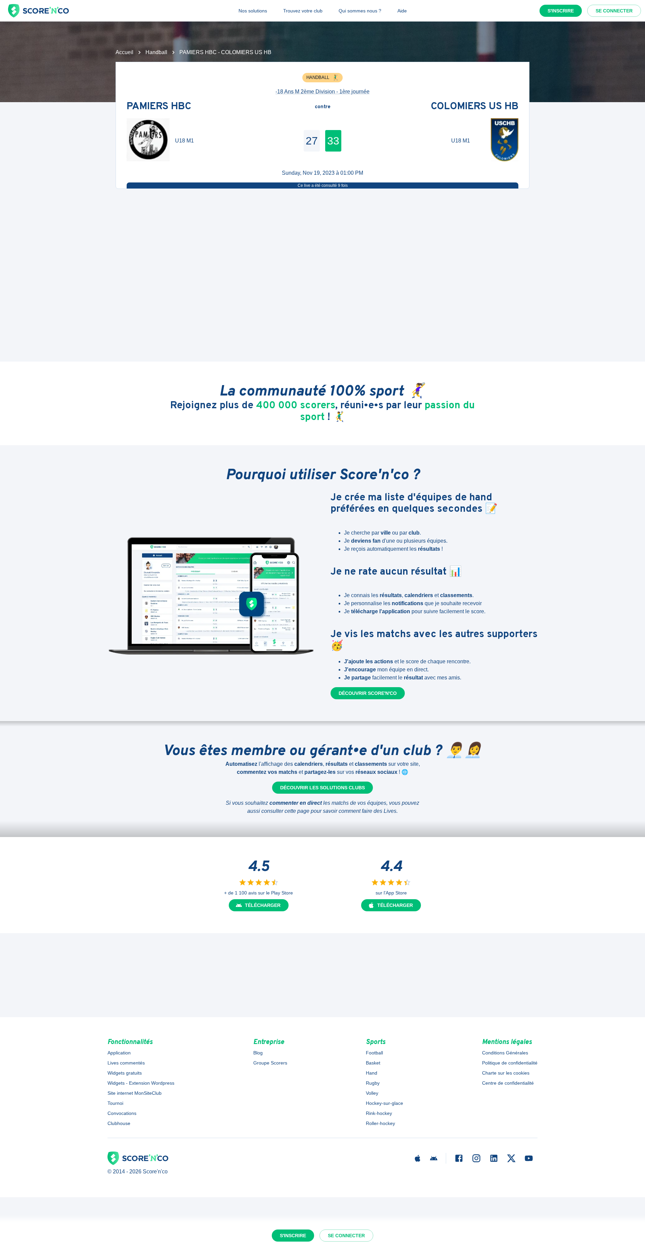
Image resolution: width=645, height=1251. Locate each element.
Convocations (122, 1113)
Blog (258, 1052)
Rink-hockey (379, 1113)
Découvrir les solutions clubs (322, 787)
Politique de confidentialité (510, 1063)
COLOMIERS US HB (474, 107)
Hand (371, 1073)
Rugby (373, 1083)
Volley (372, 1093)
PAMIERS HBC (159, 107)
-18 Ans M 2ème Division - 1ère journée (322, 91)
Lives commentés (126, 1063)
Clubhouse (119, 1123)
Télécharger (263, 905)
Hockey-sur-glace (384, 1103)
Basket (373, 1063)
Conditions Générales (505, 1052)
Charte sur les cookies (505, 1073)
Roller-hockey (380, 1123)
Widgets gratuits (125, 1073)
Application (119, 1052)
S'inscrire (561, 10)
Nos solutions (253, 10)
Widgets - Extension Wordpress (141, 1083)
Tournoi (115, 1103)
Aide (402, 10)
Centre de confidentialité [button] (508, 1083)
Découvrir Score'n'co (368, 693)
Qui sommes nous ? (360, 10)
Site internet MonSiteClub (135, 1093)
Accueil (124, 52)
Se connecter (614, 10)
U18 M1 (184, 140)
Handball (156, 52)
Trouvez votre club (302, 10)
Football (374, 1052)
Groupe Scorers (270, 1063)
